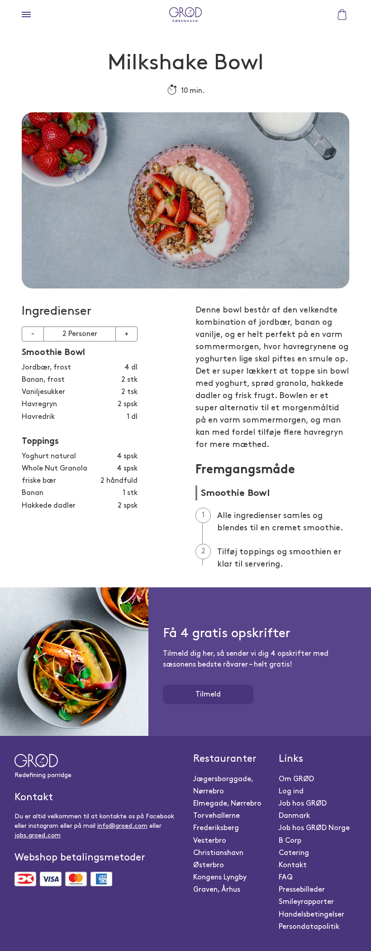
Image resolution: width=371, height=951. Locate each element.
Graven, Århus (216, 889)
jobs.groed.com (37, 835)
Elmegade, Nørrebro (227, 803)
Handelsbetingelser (311, 914)
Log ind (291, 791)
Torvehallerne (216, 815)
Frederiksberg (216, 828)
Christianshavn (218, 853)
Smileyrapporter (306, 901)
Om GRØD (296, 779)
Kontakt (293, 865)
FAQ (286, 877)
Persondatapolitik (309, 926)
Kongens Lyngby (220, 877)
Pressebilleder (302, 889)
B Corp (290, 840)
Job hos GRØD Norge (314, 828)
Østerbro (208, 865)
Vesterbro (209, 840)
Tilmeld (208, 694)
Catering (294, 853)
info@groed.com (122, 826)
